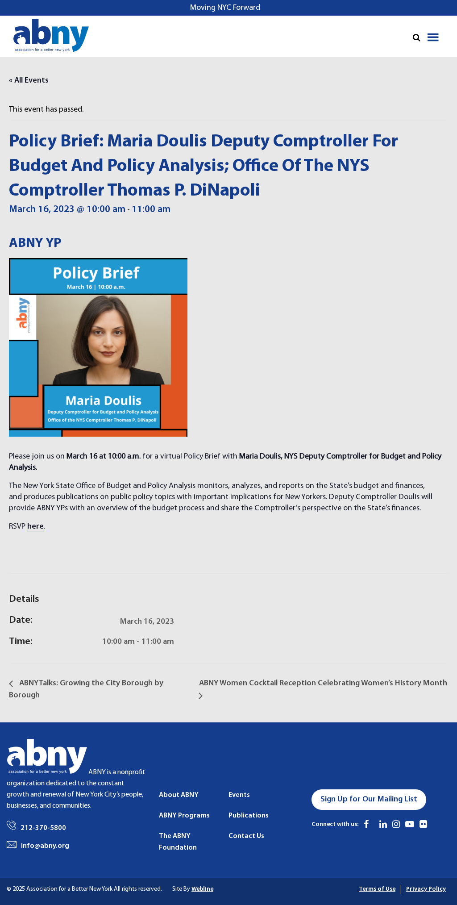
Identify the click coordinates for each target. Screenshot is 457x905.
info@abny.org (45, 846)
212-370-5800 (43, 828)
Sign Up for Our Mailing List (368, 799)
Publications (248, 815)
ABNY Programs (184, 815)
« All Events (29, 80)
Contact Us (246, 836)
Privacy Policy (426, 889)
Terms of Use (377, 889)
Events (239, 795)
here (35, 526)
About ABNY (179, 795)
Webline (202, 889)
